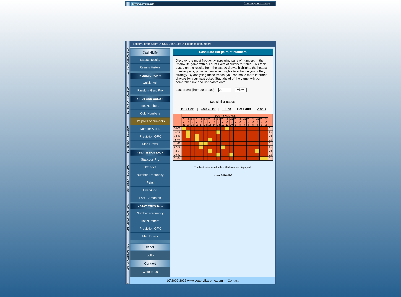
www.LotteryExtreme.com (205, 280)
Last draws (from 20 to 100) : (197, 89)
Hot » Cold (187, 109)
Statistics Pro (150, 159)
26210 (231, 122)
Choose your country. (257, 3)
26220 (188, 122)
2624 (257, 122)
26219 (192, 122)
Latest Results (150, 59)
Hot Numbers (150, 105)
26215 (209, 122)
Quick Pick (150, 82)
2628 (240, 122)
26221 (183, 122)
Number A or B (150, 128)
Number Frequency (150, 175)
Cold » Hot (208, 109)
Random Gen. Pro (150, 90)
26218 (196, 122)
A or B (261, 109)
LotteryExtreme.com (145, 43)
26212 (222, 122)
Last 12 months (150, 198)
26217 (201, 122)
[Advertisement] (200, 23)
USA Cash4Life (171, 43)
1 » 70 (226, 109)
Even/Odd (150, 190)
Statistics (150, 167)
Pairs (150, 182)
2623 (261, 122)
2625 (253, 122)
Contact (233, 280)
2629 (235, 122)
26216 (205, 122)
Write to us (150, 272)
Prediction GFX (150, 136)
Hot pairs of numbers (150, 121)
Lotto (150, 255)
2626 (248, 122)
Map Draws (150, 144)
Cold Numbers (150, 113)
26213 (218, 122)
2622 (266, 122)
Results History (150, 67)
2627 (244, 122)
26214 (214, 122)
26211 (227, 122)
